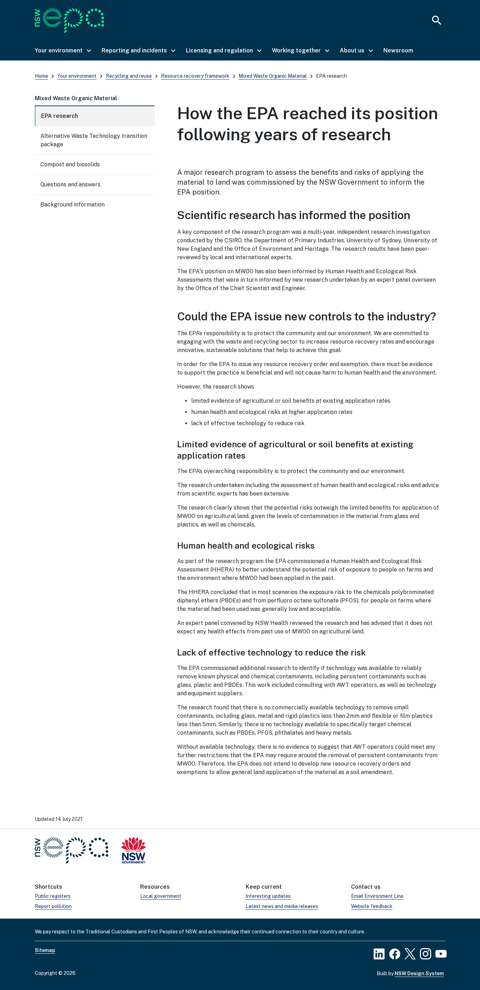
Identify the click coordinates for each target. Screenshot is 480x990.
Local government (160, 896)
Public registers (53, 896)
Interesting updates (268, 896)
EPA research (59, 116)
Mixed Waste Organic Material (273, 76)
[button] (62, 50)
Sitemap (45, 950)
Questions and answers (70, 184)
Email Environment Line (377, 896)
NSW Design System (419, 973)
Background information (72, 204)
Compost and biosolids (70, 164)
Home (41, 76)
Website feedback (372, 906)
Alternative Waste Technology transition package (93, 140)
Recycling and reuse (129, 76)
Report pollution (53, 906)
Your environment (77, 76)
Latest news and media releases (282, 906)
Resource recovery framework (195, 76)
